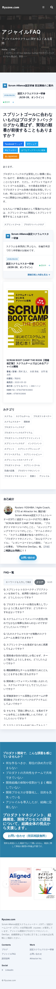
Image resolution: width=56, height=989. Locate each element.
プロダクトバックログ (34, 224)
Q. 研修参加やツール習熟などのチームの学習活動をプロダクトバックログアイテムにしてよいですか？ (26, 699)
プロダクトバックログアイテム (18, 432)
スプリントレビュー (33, 454)
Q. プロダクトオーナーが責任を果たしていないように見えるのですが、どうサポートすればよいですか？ (26, 608)
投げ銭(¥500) (11, 156)
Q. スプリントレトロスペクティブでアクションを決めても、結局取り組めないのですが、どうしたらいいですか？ (26, 593)
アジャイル (44, 476)
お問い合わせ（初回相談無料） (28, 835)
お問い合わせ (28, 557)
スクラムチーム (23, 416)
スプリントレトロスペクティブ (18, 460)
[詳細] (46, 546)
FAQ (13, 49)
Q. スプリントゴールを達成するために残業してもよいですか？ (26, 646)
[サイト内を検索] (51, 7)
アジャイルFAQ (9, 954)
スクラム (8, 416)
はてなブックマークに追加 (33, 150)
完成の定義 (9, 470)
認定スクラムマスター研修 (42, 949)
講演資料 (6, 958)
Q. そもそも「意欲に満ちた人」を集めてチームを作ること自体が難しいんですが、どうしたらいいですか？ (26, 714)
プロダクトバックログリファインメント (22, 438)
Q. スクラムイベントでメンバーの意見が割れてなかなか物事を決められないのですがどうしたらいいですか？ (26, 623)
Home (4, 49)
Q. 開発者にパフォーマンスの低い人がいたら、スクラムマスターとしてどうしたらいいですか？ (26, 685)
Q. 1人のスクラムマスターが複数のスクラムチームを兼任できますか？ (25, 635)
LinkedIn (9, 970)
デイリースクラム (12, 454)
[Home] (11, 7)
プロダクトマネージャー (15, 476)
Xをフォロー (10, 150)
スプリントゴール (12, 224)
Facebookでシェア (13, 144)
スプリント (9, 449)
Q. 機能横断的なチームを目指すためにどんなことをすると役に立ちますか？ (26, 672)
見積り (33, 476)
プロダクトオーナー (42, 416)
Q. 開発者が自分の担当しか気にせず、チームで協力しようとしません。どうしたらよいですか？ (26, 659)
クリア (39, 582)
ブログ (5, 949)
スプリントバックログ (14, 443)
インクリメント (35, 443)
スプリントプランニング (29, 449)
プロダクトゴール (12, 465)
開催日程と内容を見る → (39, 274)
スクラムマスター (12, 421)
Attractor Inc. (36, 958)
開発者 (27, 421)
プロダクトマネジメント (29, 470)
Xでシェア (31, 144)
